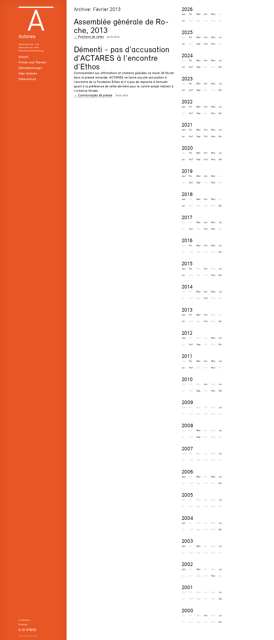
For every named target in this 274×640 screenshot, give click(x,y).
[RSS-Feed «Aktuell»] (20, 630)
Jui (183, 20)
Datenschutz (27, 79)
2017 (187, 217)
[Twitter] (27, 630)
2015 (187, 263)
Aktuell (24, 57)
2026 (187, 9)
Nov (213, 43)
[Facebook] (23, 630)
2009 (187, 402)
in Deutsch (24, 620)
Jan (184, 14)
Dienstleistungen (30, 68)
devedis (34, 636)
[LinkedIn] (34, 630)
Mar (198, 14)
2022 (187, 101)
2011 (187, 356)
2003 (187, 541)
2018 (187, 194)
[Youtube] (31, 630)
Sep (198, 43)
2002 (187, 564)
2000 (187, 610)
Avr (206, 14)
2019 (187, 171)
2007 (187, 448)
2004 (187, 518)
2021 (187, 125)
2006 (187, 472)
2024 (187, 55)
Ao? (191, 66)
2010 (187, 379)
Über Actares (28, 73)
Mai (213, 14)
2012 (187, 333)
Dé (220, 66)
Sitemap (23, 624)
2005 (187, 495)
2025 (187, 32)
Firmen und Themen (32, 62)
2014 (187, 287)
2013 (187, 310)
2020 (187, 148)
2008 (187, 425)
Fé (190, 14)
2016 (187, 240)
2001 (187, 587)
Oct (206, 43)
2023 (187, 79)
